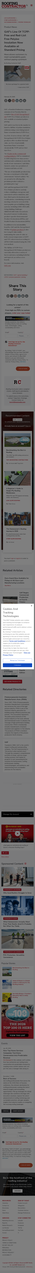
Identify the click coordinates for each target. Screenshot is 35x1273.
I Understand (17, 665)
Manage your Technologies (17, 660)
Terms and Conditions (17, 641)
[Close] (31, 606)
